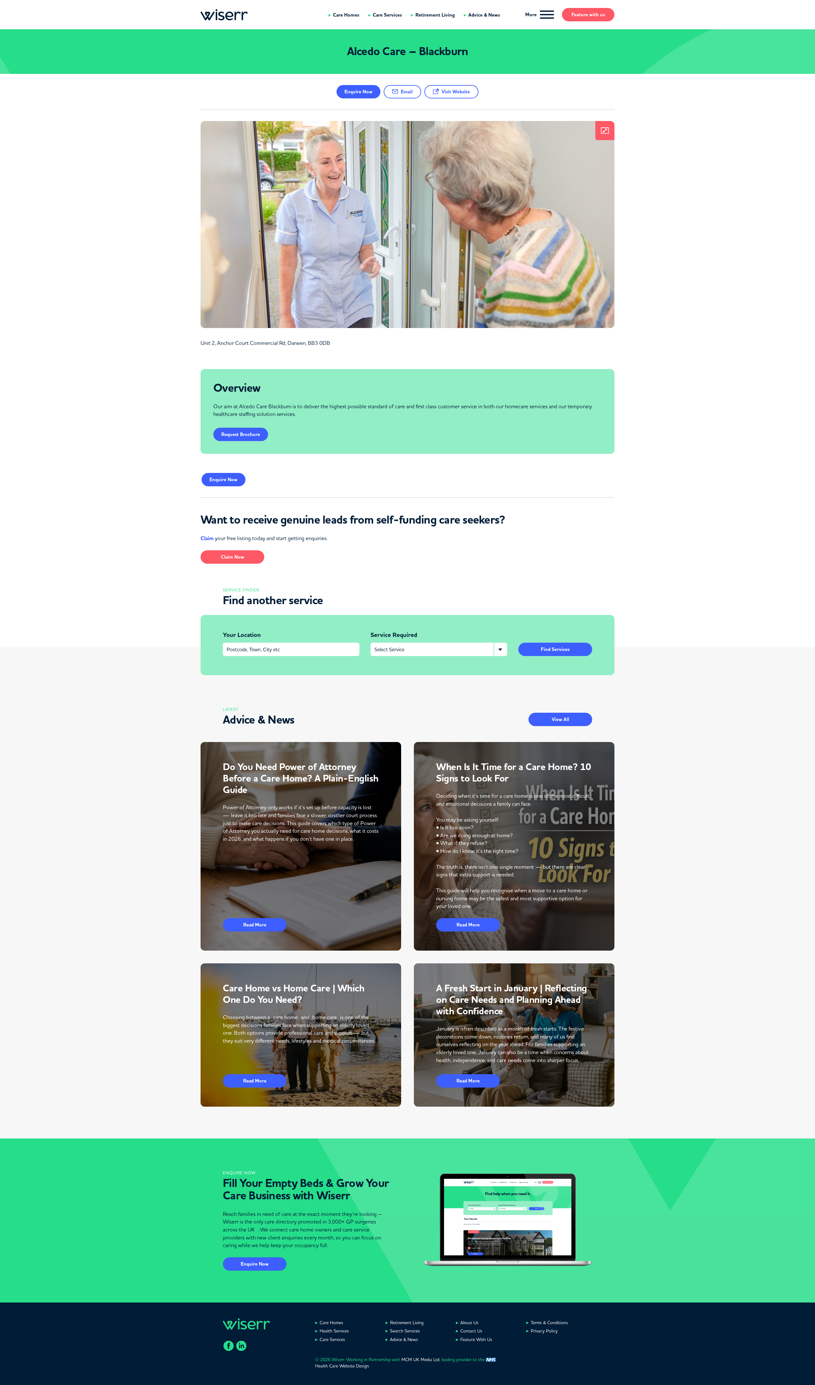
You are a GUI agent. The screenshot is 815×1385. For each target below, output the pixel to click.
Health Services (334, 1331)
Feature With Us (476, 1339)
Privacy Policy (544, 1331)
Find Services (555, 649)
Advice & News (484, 15)
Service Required (394, 635)
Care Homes (346, 15)
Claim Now (232, 557)
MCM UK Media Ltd (420, 1359)
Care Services (387, 15)
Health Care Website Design (342, 1366)
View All (560, 719)
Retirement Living (435, 15)
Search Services (405, 1331)
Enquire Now (255, 1264)
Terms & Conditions (549, 1322)
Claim (207, 538)
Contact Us (471, 1331)
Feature (588, 14)
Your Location (242, 635)
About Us (469, 1322)
